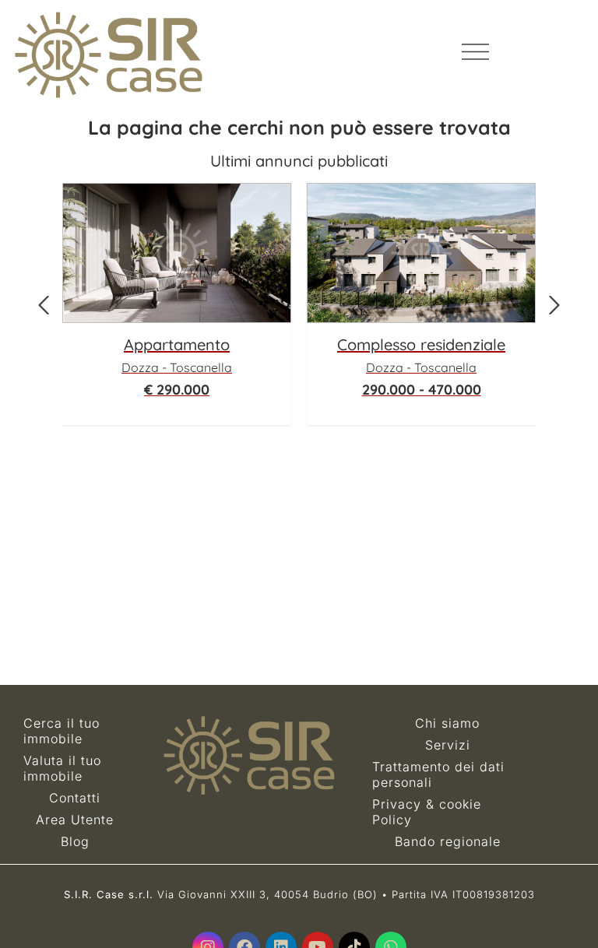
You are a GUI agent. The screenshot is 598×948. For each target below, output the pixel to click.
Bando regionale (448, 841)
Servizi (447, 745)
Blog (75, 841)
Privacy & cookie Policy (426, 811)
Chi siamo (447, 723)
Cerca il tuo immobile (61, 730)
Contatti (74, 798)
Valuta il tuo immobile (62, 768)
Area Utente (75, 819)
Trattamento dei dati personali (438, 774)
